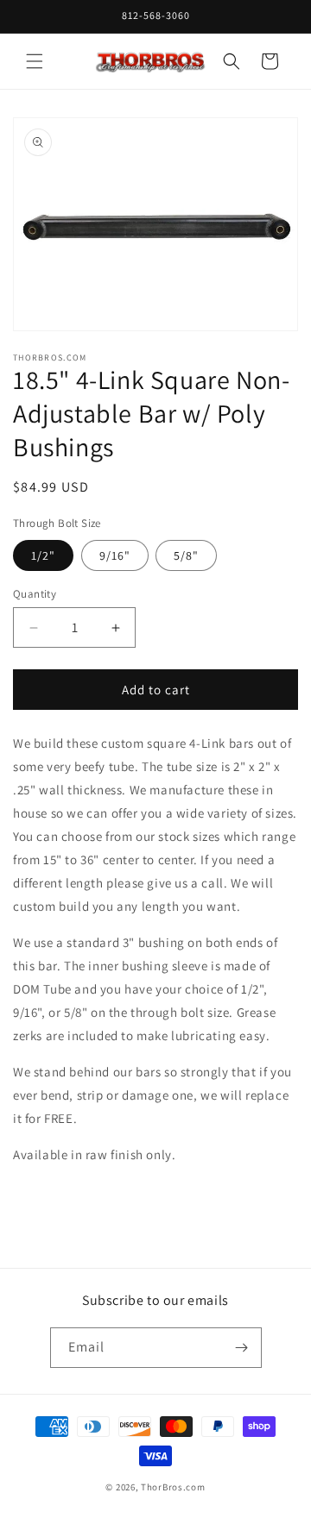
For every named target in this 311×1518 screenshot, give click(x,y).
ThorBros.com (173, 1487)
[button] (35, 61)
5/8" (186, 555)
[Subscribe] (242, 1347)
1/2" (43, 555)
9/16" (114, 555)
